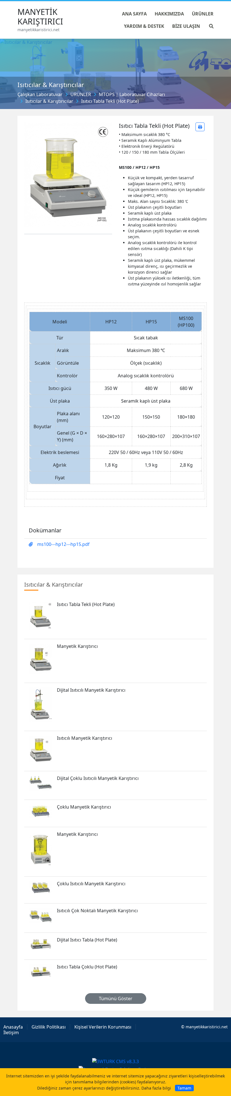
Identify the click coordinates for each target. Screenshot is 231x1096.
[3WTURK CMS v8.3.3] (115, 1061)
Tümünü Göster (115, 998)
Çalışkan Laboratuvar (40, 94)
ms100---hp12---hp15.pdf (63, 544)
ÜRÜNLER (80, 94)
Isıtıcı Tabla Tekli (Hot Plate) (110, 101)
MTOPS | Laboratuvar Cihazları (132, 94)
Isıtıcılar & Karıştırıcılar (49, 101)
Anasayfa (13, 1027)
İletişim (11, 1032)
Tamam (184, 1088)
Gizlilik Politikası (49, 1027)
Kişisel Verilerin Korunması (102, 1027)
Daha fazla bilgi (156, 1088)
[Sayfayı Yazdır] (200, 126)
